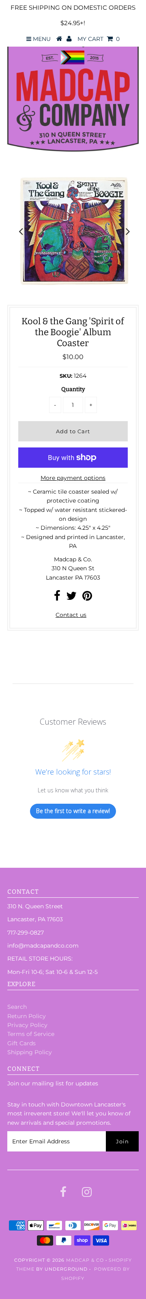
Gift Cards (21, 1043)
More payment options (73, 478)
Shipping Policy (29, 1052)
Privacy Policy (27, 1025)
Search (17, 1006)
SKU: (66, 375)
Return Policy (26, 1016)
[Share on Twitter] (71, 597)
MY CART (98, 39)
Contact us (71, 614)
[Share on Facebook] (57, 597)
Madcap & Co (85, 1260)
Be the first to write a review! (73, 811)
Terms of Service (30, 1034)
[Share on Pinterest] (87, 597)
